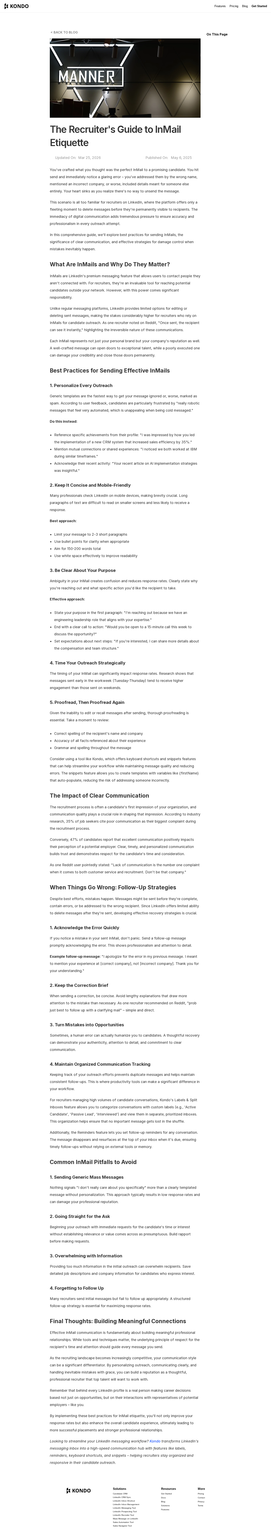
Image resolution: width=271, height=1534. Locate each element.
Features (220, 6)
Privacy (201, 1501)
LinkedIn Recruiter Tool (123, 1515)
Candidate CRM (120, 1494)
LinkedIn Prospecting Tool (125, 1511)
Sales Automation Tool (123, 1522)
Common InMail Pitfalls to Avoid (227, 72)
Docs (163, 1498)
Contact (201, 1498)
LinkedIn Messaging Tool (124, 1508)
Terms (200, 1505)
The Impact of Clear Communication (230, 58)
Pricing (234, 6)
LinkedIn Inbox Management (126, 1504)
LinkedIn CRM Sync (122, 1497)
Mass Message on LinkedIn (125, 1519)
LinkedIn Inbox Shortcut (124, 1501)
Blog (245, 6)
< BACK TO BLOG (64, 32)
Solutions (119, 1489)
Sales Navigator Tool (122, 1526)
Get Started (166, 1494)
